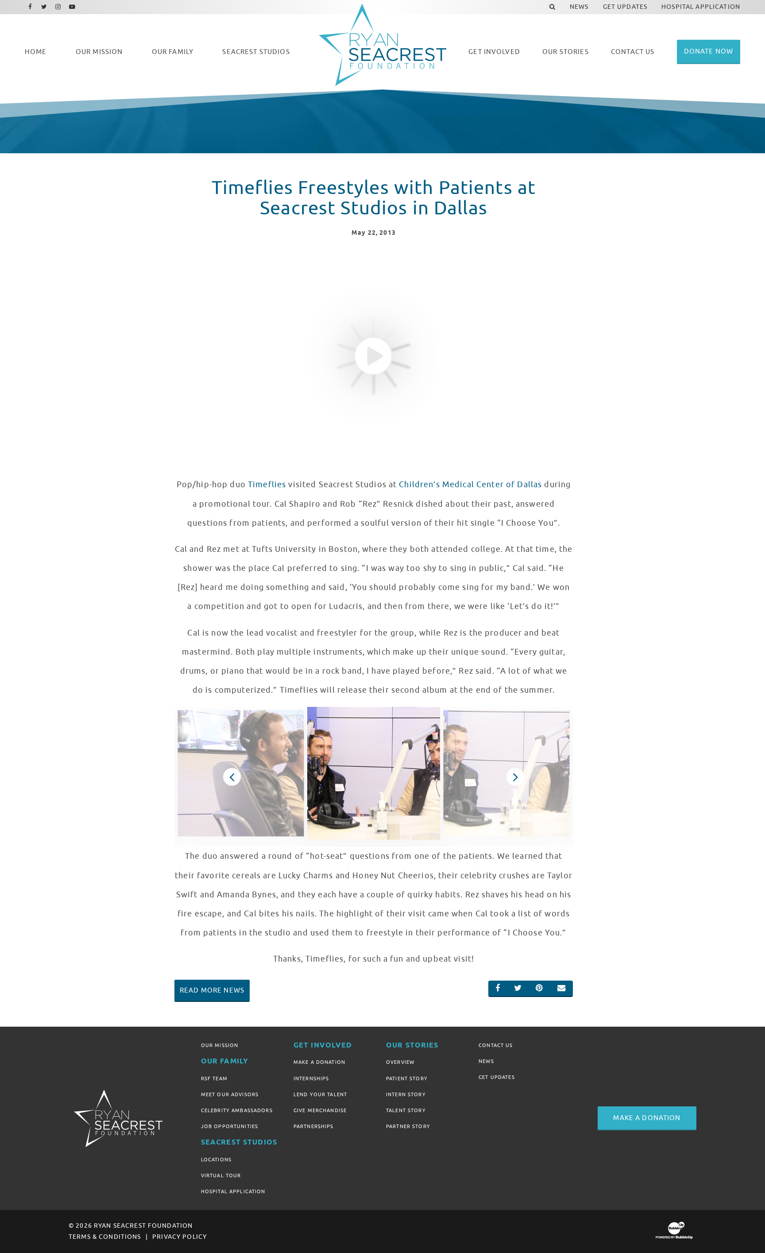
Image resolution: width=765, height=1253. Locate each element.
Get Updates (497, 1077)
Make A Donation (319, 1062)
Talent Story (406, 1110)
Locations (216, 1159)
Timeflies (267, 484)
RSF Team (214, 1078)
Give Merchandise (320, 1110)
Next (515, 777)
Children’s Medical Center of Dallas (470, 484)
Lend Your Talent (320, 1094)
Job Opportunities (229, 1126)
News (486, 1061)
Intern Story (406, 1094)
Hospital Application (233, 1191)
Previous (231, 777)
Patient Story (407, 1078)
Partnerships (314, 1126)
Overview (400, 1062)
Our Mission (220, 1045)
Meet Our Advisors (230, 1094)
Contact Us (496, 1045)
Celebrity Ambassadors (237, 1110)
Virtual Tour (221, 1175)
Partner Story (408, 1126)
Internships (311, 1078)
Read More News (212, 990)
